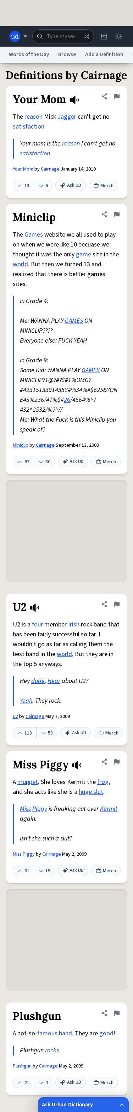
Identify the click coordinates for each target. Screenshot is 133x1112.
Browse (67, 54)
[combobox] (63, 36)
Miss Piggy (24, 854)
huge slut (91, 791)
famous (47, 1033)
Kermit (108, 808)
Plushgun (22, 1066)
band (65, 1033)
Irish (73, 624)
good (106, 1033)
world (20, 264)
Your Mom (23, 169)
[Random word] (86, 36)
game (83, 254)
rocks (52, 1050)
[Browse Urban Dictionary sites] (18, 36)
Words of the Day (29, 54)
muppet (27, 782)
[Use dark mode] (119, 36)
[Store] (104, 36)
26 (67, 400)
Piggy (39, 808)
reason (33, 116)
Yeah (26, 700)
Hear (54, 681)
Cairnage (50, 169)
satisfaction (28, 126)
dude (38, 681)
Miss (25, 808)
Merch (106, 185)
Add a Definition (104, 54)
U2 (15, 716)
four (37, 624)
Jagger (66, 116)
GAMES (74, 320)
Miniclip (20, 445)
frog (103, 782)
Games (33, 234)
